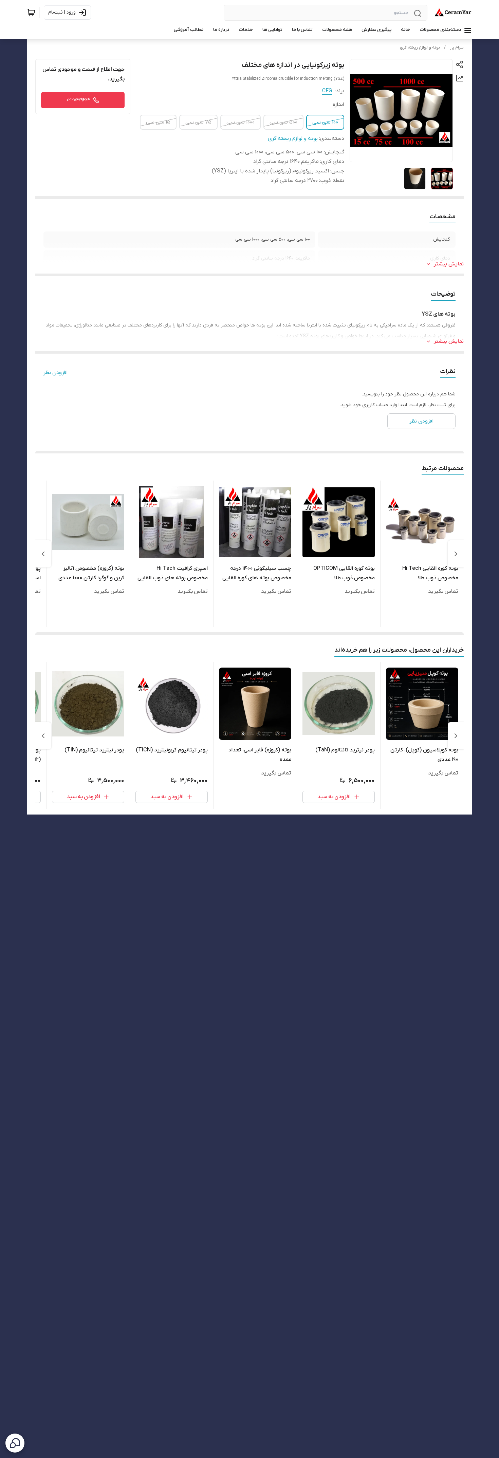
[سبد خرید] (31, 12)
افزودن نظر (55, 372)
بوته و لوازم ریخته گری (420, 47)
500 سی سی (283, 122)
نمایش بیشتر (449, 264)
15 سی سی (158, 122)
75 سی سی (198, 122)
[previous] (456, 553)
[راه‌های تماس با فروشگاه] (14, 1443)
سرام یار (457, 47)
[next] (43, 553)
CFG (327, 91)
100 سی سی (325, 122)
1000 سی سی (240, 122)
